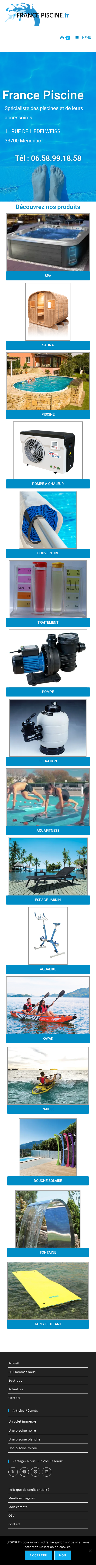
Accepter (38, 1555)
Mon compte (18, 1507)
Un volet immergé (22, 1421)
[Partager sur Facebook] (24, 1472)
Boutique (15, 1380)
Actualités (15, 1389)
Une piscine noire (22, 1430)
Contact (14, 1398)
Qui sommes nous (22, 1372)
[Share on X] (13, 1472)
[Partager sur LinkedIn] (46, 1472)
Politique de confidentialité (28, 1490)
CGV (11, 1515)
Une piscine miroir (22, 1448)
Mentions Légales (21, 1498)
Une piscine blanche (24, 1439)
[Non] (90, 1550)
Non (62, 1555)
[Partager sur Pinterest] (35, 1472)
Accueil (13, 1363)
